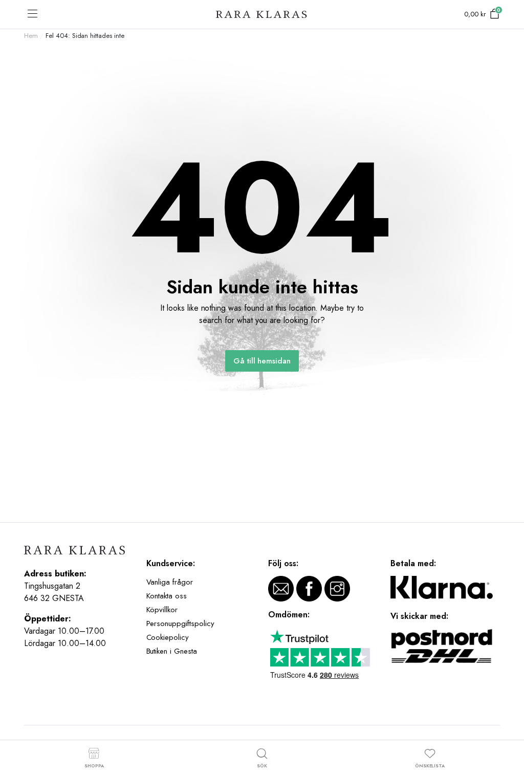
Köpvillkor (162, 609)
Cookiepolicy (167, 637)
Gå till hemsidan (262, 361)
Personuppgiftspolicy (180, 623)
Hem (31, 35)
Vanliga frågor (169, 582)
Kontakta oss (166, 595)
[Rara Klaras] (262, 14)
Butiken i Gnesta (172, 651)
